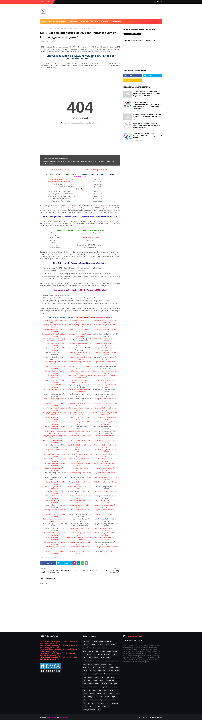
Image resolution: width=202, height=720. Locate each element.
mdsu (84, 674)
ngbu (84, 658)
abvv (116, 661)
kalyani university (99, 687)
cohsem (104, 684)
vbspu (89, 654)
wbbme (85, 693)
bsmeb (97, 684)
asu (99, 648)
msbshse (103, 674)
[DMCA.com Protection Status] (50, 673)
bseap (85, 684)
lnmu (114, 687)
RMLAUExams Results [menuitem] (57, 22)
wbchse (99, 693)
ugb (101, 697)
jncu (97, 651)
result (101, 641)
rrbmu (102, 677)
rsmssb (104, 667)
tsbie (99, 690)
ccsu (112, 648)
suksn (93, 648)
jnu (84, 703)
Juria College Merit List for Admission (105, 491)
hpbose (103, 664)
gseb (115, 684)
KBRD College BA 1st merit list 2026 (61, 179)
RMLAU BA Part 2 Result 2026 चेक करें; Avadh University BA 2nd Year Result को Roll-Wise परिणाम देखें (146, 125)
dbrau (84, 651)
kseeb (108, 687)
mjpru (115, 651)
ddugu (91, 651)
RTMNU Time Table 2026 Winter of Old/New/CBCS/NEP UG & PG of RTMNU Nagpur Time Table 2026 (146, 94)
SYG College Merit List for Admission (105, 547)
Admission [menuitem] (73, 22)
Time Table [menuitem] (105, 22)
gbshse (96, 664)
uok (84, 680)
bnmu (101, 680)
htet (84, 687)
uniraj (111, 661)
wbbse (92, 693)
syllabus (100, 644)
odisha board (97, 661)
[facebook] (155, 2)
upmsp (85, 671)
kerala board (87, 661)
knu (93, 703)
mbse (117, 671)
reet (108, 703)
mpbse (96, 674)
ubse (117, 667)
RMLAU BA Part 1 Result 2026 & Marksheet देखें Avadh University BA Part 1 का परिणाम (147, 136)
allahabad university (104, 654)
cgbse (90, 664)
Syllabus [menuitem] (94, 22)
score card (115, 703)
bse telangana (110, 680)
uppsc (106, 690)
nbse (116, 674)
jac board (86, 667)
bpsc (111, 693)
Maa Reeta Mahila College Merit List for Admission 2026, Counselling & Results (147, 115)
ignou (89, 687)
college (85, 700)
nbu (84, 697)
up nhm (85, 706)
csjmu (109, 651)
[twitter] (158, 2)
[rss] (132, 80)
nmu (84, 690)
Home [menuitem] (44, 22)
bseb (90, 658)
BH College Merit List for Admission (55, 389)
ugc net (107, 697)
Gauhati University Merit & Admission (92, 317)
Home (42, 2)
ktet (97, 703)
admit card (86, 644)
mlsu (90, 674)
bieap (95, 680)
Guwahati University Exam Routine (96, 170)
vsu (99, 710)
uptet (112, 690)
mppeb (115, 654)
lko (94, 654)
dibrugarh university (96, 700)
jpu (88, 703)
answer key (86, 648)
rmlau (107, 644)
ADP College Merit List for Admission (105, 482)
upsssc (100, 706)
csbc (99, 671)
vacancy (106, 706)
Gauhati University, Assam (90, 238)
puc (89, 690)
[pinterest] (161, 2)
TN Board (92, 671)
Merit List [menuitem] (84, 22)
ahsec (89, 680)
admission (47, 558)
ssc (84, 654)
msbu (110, 674)
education (112, 700)
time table (108, 641)
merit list (47, 28)
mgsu (92, 667)
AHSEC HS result (98, 206)
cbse (84, 664)
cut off (113, 644)
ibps (110, 664)
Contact (48, 2)
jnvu (104, 671)
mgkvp (103, 651)
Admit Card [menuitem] (116, 22)
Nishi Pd (43, 42)
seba (94, 690)
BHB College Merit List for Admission (105, 376)
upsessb (92, 706)
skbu (96, 697)
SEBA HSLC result (67, 208)
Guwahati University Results (60, 170)
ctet (110, 684)
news (93, 644)
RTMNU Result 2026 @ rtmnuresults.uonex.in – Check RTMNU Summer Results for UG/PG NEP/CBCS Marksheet (146, 105)
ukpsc (113, 697)
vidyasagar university (89, 710)
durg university (105, 658)
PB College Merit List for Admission (55, 450)
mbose (110, 671)
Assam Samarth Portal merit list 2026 (61, 182)
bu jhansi (105, 648)
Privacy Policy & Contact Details (152, 717)
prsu (105, 661)
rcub (102, 703)
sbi (108, 677)
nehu (84, 677)
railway (90, 697)
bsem (91, 684)
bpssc (117, 693)
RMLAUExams (64, 717)
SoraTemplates (51, 717)
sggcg (111, 667)
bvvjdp (96, 658)
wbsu (105, 693)
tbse (112, 677)
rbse (98, 667)
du (105, 700)
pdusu (90, 677)
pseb (96, 677)
